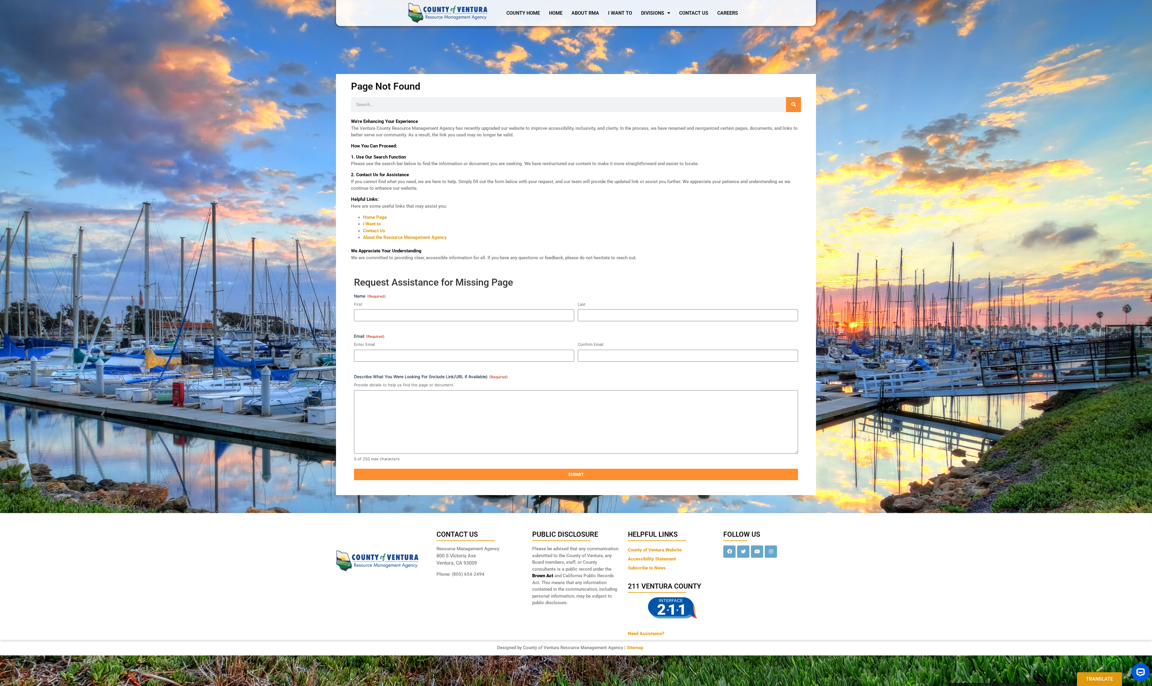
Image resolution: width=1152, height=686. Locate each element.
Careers (727, 13)
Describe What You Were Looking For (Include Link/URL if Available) (431, 376)
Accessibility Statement (652, 559)
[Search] (793, 104)
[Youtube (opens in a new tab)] (757, 551)
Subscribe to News (647, 568)
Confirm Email (590, 344)
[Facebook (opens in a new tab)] (729, 551)
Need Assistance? (646, 633)
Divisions (652, 13)
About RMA (585, 13)
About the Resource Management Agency (405, 237)
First (358, 304)
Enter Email (364, 344)
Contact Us (693, 13)
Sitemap (635, 647)
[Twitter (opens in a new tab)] (743, 551)
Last (582, 304)
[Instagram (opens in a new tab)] (771, 551)
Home (555, 13)
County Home (523, 13)
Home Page (375, 217)
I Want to (372, 224)
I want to (620, 13)
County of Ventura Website (655, 550)
